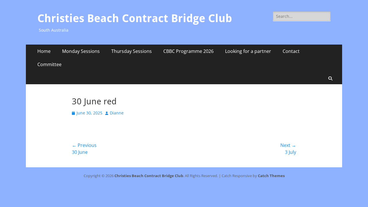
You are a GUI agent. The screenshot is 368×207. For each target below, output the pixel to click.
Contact (291, 51)
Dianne (117, 113)
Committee (49, 64)
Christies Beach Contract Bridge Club (134, 18)
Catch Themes (271, 175)
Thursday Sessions (131, 51)
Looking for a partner (248, 51)
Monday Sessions (81, 51)
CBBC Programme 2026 (188, 51)
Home (44, 51)
